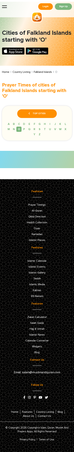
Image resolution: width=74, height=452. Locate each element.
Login (46, 6)
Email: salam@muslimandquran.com (37, 372)
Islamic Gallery (37, 272)
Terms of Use (46, 439)
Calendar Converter (37, 340)
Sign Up (63, 6)
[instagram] (29, 397)
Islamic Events (37, 266)
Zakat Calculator (37, 317)
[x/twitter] (46, 397)
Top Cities (39, 113)
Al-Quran (37, 210)
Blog (37, 352)
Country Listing (21, 72)
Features (27, 411)
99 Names (37, 296)
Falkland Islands (43, 72)
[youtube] (40, 397)
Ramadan (37, 234)
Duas (37, 228)
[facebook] (24, 397)
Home (5, 72)
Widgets (37, 346)
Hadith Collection (37, 222)
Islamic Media (37, 284)
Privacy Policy (27, 439)
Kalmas (37, 290)
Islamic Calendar (37, 260)
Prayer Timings (37, 204)
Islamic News (37, 334)
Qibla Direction (37, 216)
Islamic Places (37, 240)
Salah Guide (37, 323)
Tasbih (37, 278)
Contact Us (44, 416)
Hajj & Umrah (37, 328)
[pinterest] (35, 397)
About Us (28, 416)
